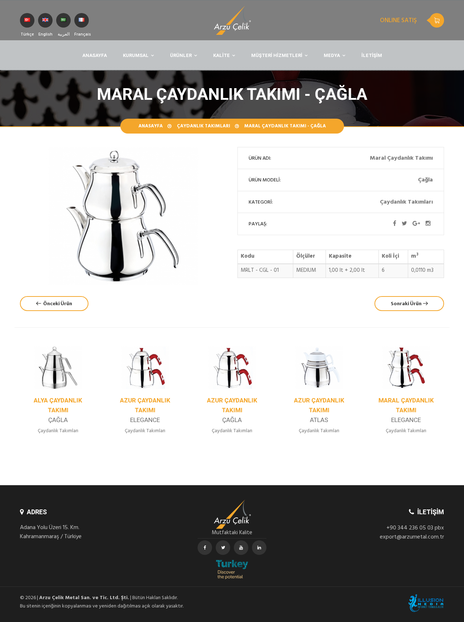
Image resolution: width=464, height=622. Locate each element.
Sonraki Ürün (407, 303)
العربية (63, 20)
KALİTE (221, 55)
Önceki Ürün (56, 303)
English (45, 20)
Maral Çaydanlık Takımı (325, 410)
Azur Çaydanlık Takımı (65, 410)
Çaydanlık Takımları (203, 126)
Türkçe (27, 20)
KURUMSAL (136, 55)
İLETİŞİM (371, 55)
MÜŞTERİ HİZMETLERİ (276, 55)
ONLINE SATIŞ (398, 21)
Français (81, 20)
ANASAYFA (94, 55)
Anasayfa (150, 126)
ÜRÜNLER (181, 55)
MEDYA (332, 55)
